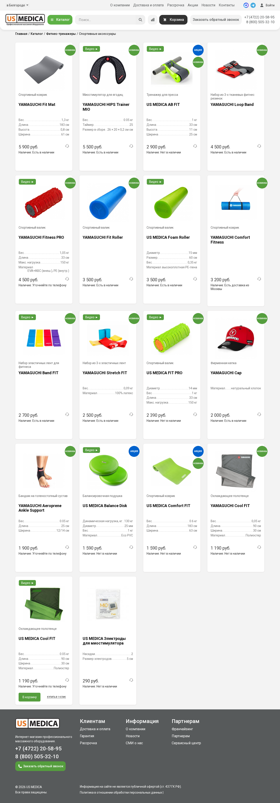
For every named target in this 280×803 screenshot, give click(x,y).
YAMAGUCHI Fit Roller (103, 237)
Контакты (227, 5)
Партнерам (181, 736)
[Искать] (140, 20)
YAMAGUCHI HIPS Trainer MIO (106, 107)
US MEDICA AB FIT (163, 104)
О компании (120, 5)
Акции (193, 5)
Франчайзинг (182, 729)
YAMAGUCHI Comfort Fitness (230, 239)
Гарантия (87, 736)
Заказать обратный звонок (216, 20)
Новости (208, 5)
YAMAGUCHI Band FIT (38, 372)
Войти (270, 5)
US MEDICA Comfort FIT (168, 505)
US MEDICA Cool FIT (37, 638)
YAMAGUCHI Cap (226, 372)
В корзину (30, 697)
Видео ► (91, 49)
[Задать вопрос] (67, 146)
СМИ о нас (134, 743)
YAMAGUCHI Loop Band (232, 104)
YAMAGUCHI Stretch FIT (105, 372)
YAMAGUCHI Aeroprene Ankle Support (40, 508)
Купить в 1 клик (56, 697)
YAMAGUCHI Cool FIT (230, 505)
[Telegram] (253, 5)
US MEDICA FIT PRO (164, 372)
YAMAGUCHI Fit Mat (37, 104)
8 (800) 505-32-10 (260, 22)
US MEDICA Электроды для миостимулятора (104, 641)
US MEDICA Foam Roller (168, 237)
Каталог (63, 20)
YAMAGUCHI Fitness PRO (41, 237)
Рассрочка (175, 5)
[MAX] (246, 5)
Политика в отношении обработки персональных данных (121, 792)
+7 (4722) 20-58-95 (259, 17)
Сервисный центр (186, 743)
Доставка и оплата (148, 5)
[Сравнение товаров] (153, 20)
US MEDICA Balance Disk (105, 505)
